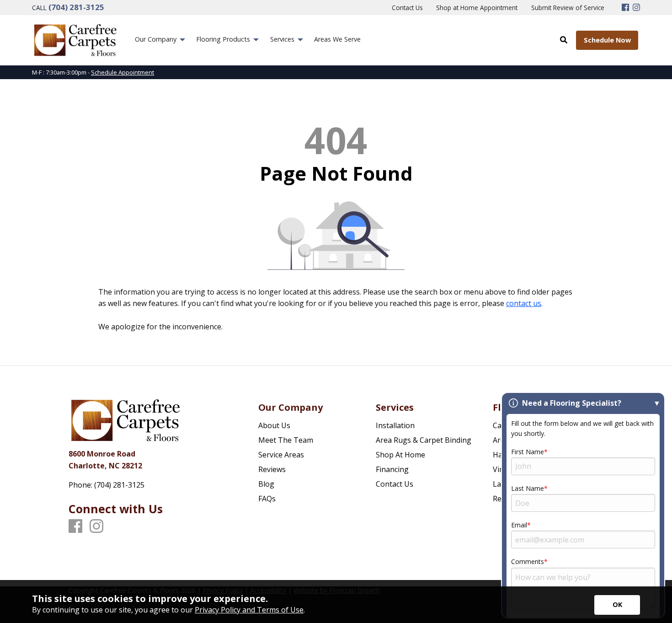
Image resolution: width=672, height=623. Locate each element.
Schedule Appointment (122, 72)
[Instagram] (636, 8)
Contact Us (394, 484)
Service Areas (281, 454)
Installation (395, 425)
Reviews (272, 469)
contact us (523, 303)
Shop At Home (400, 454)
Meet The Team (285, 440)
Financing (392, 469)
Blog (266, 484)
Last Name (527, 488)
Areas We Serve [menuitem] (337, 39)
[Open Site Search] (564, 39)
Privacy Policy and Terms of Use (249, 610)
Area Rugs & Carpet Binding (423, 440)
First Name (527, 451)
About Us (274, 425)
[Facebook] (625, 8)
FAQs (267, 498)
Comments (527, 561)
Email (519, 525)
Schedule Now (607, 40)
